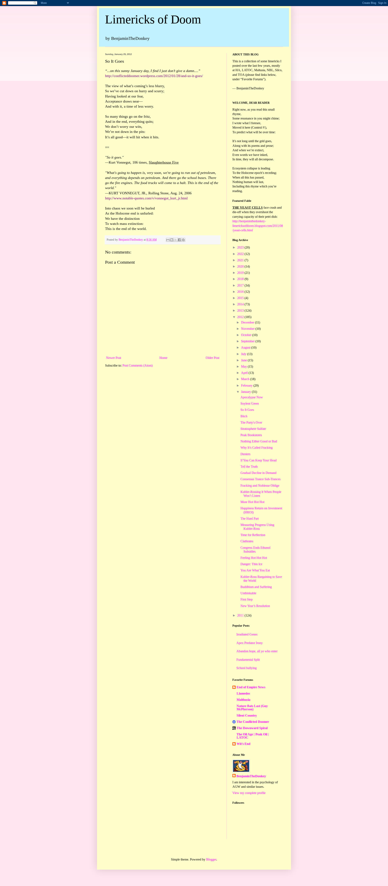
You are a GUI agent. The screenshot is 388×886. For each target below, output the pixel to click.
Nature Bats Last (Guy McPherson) (252, 707)
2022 (241, 254)
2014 (241, 304)
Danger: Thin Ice (251, 564)
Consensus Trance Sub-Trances (260, 479)
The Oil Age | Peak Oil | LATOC (253, 736)
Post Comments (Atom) (137, 365)
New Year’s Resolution (255, 606)
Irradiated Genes (246, 634)
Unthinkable (248, 593)
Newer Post (113, 357)
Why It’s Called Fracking (256, 447)
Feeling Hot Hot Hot (253, 557)
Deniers (245, 454)
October (246, 335)
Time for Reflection (252, 535)
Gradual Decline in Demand (258, 473)
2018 (241, 279)
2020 (241, 266)
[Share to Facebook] (179, 240)
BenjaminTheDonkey (251, 776)
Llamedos (243, 693)
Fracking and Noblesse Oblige (259, 485)
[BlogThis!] (172, 240)
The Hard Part (249, 518)
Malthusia (243, 699)
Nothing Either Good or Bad (258, 441)
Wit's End (243, 743)
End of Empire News (251, 687)
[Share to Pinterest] (183, 240)
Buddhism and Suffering (256, 587)
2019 (241, 272)
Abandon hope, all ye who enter (256, 651)
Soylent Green (249, 403)
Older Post (212, 357)
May (244, 366)
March (245, 379)
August (246, 347)
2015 (241, 298)
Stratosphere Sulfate (253, 428)
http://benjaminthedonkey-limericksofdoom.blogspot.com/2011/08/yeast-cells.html (257, 225)
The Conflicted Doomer (253, 721)
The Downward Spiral (252, 728)
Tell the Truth (249, 466)
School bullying (246, 668)
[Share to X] (176, 240)
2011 (241, 615)
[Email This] (168, 240)
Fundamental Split (248, 659)
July (244, 354)
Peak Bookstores (251, 435)
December (248, 322)
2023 (241, 247)
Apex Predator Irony (249, 643)
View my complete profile (249, 793)
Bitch (243, 416)
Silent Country (247, 715)
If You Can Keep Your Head (258, 460)
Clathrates (246, 541)
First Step (246, 599)
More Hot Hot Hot (252, 502)
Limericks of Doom (153, 19)
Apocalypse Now (251, 397)
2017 (241, 285)
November (248, 328)
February (247, 385)
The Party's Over (251, 422)
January (246, 391)
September (248, 341)
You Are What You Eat (255, 570)
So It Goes (247, 409)
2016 (241, 291)
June (244, 360)
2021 (241, 260)
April (245, 372)
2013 (241, 310)
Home (163, 357)
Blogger (211, 859)
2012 (241, 317)
